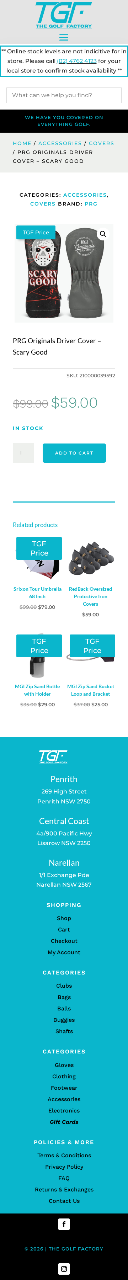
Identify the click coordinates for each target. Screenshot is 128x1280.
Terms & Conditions (64, 1155)
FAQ (64, 1178)
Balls (64, 1008)
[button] (103, 234)
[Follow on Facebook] (64, 1224)
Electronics (64, 1110)
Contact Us (64, 1200)
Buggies (64, 1019)
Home (22, 143)
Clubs (64, 985)
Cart (64, 929)
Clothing (64, 1076)
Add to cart (74, 453)
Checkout (64, 941)
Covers (101, 143)
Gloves (64, 1065)
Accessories (60, 143)
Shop (64, 918)
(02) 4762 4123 (77, 61)
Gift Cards (64, 1122)
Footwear (64, 1087)
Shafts (64, 1031)
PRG (91, 204)
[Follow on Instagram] (64, 1269)
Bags (64, 997)
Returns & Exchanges (64, 1189)
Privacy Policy (64, 1166)
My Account (64, 952)
